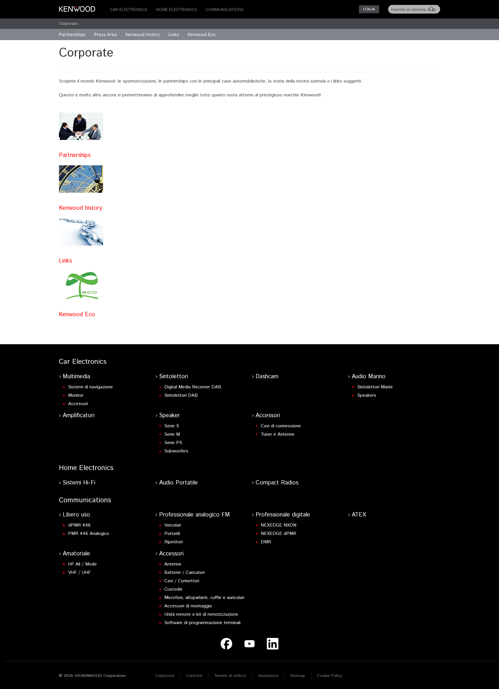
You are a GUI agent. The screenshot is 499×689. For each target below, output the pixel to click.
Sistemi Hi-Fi (79, 483)
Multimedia (76, 376)
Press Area (105, 34)
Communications (225, 9)
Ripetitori (173, 542)
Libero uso (76, 515)
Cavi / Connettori (181, 581)
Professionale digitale (283, 515)
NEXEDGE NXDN (278, 525)
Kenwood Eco (201, 34)
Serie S (171, 426)
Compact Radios (277, 483)
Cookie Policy (329, 676)
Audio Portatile (178, 483)
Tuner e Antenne (278, 434)
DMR (266, 542)
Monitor (75, 395)
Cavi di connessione (281, 426)
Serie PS (173, 442)
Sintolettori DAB (181, 395)
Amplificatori (78, 415)
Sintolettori (173, 376)
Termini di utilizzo (230, 676)
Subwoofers (176, 451)
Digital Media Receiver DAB (192, 387)
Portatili (172, 533)
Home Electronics (176, 9)
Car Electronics (128, 9)
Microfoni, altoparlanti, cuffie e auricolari (204, 597)
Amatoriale (76, 554)
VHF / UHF (79, 572)
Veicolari (172, 525)
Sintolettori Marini (374, 387)
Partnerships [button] (72, 34)
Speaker (169, 415)
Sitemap (297, 676)
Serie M (172, 434)
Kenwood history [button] (142, 34)
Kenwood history (80, 208)
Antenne (172, 564)
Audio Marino (369, 376)
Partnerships (74, 155)
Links (173, 34)
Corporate (68, 24)
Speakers (366, 395)
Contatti (194, 676)
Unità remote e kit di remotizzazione (201, 614)
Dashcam (267, 376)
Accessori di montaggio (188, 606)
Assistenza (268, 676)
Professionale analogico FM (194, 515)
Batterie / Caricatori (184, 572)
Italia (369, 9)
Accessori (78, 403)
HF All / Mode (82, 564)
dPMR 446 (79, 525)
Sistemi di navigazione (90, 387)
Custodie (173, 589)
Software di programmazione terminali (202, 622)
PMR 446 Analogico (88, 533)
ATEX (359, 515)
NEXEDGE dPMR (278, 533)
